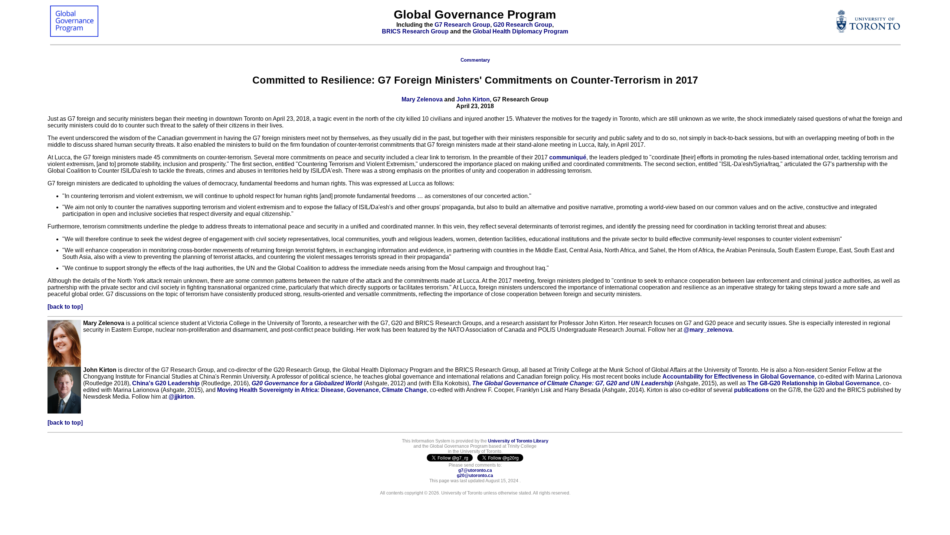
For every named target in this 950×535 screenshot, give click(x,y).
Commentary (475, 60)
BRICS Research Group (415, 31)
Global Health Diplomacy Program (520, 31)
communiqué (567, 157)
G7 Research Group (462, 25)
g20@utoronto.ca (475, 475)
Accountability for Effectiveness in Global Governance (738, 376)
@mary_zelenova (708, 330)
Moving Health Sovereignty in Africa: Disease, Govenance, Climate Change (322, 390)
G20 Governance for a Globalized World (307, 383)
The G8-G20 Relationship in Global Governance (813, 383)
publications (751, 390)
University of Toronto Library (518, 441)
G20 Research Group (522, 25)
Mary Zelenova (423, 99)
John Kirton (472, 99)
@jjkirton (181, 396)
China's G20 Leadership (166, 383)
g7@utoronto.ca (475, 470)
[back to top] (65, 307)
